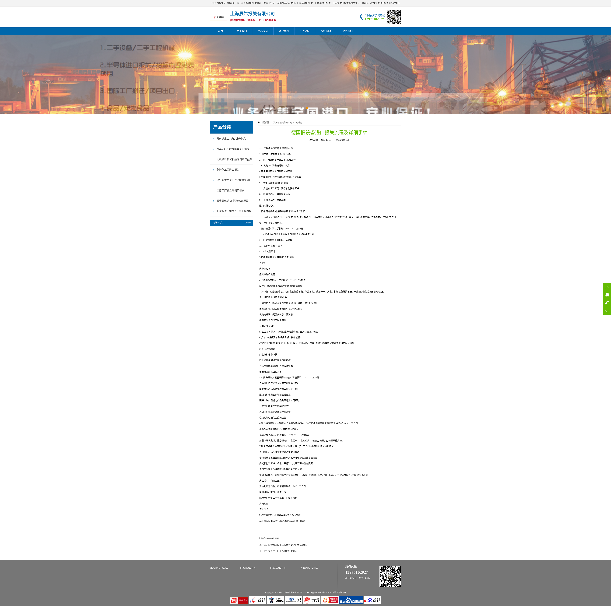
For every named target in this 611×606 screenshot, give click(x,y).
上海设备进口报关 (309, 568)
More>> (248, 223)
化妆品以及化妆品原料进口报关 (234, 159)
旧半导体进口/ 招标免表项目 (232, 200)
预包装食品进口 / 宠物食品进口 (234, 180)
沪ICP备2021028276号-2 (328, 593)
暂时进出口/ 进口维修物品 (231, 138)
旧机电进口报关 (248, 568)
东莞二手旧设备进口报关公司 (282, 551)
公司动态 (305, 31)
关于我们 (242, 31)
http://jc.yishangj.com (269, 538)
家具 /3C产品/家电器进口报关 (233, 149)
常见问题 (326, 31)
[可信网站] (330, 603)
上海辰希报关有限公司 (281, 122)
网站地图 (342, 593)
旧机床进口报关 (278, 568)
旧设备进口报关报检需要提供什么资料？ (288, 545)
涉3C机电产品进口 (219, 568)
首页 (220, 31)
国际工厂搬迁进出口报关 (231, 190)
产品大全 (263, 31)
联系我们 (347, 31)
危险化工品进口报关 (228, 169)
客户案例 (284, 31)
